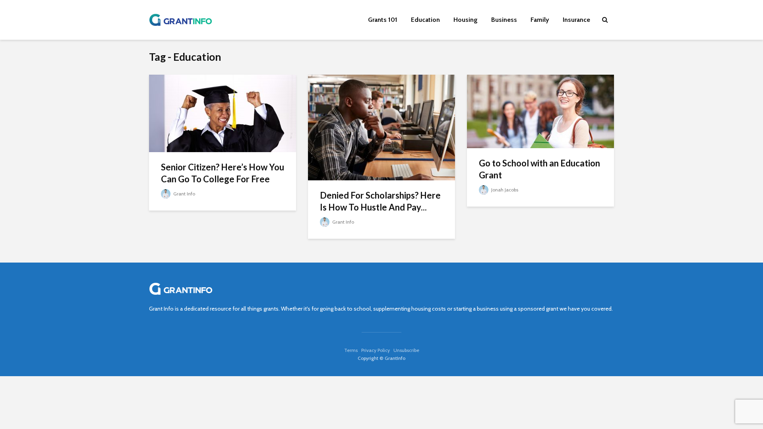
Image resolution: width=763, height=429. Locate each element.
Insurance (576, 19)
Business (504, 19)
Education (425, 19)
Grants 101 (382, 19)
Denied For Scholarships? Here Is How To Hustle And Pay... (380, 201)
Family (540, 19)
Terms (351, 350)
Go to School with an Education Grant (539, 169)
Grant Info (183, 194)
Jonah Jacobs (504, 190)
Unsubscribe (406, 350)
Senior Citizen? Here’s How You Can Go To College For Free (222, 173)
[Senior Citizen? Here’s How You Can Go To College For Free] (222, 112)
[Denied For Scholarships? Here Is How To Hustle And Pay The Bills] (381, 127)
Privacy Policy (375, 350)
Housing (465, 19)
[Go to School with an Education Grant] (540, 110)
